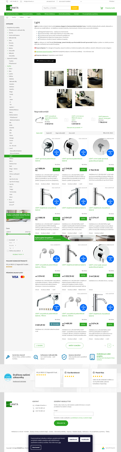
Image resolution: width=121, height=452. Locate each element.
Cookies (51, 432)
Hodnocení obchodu (19, 381)
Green (11, 141)
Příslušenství (12, 63)
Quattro (11, 89)
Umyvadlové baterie (16, 151)
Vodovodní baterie (14, 35)
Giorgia (11, 138)
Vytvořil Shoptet (110, 448)
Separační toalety (12, 58)
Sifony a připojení (14, 174)
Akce (11, 243)
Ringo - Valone (13, 169)
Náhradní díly (12, 38)
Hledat (74, 8)
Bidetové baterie (15, 120)
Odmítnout (73, 439)
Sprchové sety (13, 179)
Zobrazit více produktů (73, 127)
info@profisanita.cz (40, 405)
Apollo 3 (11, 107)
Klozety (11, 43)
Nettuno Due (13, 164)
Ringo (11, 92)
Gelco (10, 69)
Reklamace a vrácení (17, 432)
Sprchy (11, 33)
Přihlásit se (61, 423)
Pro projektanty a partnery (97, 432)
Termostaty (12, 192)
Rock (10, 171)
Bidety (11, 48)
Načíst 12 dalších (74, 345)
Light (10, 156)
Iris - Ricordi (12, 146)
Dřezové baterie (14, 153)
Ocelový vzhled (45, 184)
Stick (10, 187)
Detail (56, 169)
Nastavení (36, 447)
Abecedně (72, 133)
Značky (9, 66)
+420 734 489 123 (40, 408)
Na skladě (13, 240)
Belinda (11, 79)
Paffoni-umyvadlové (16, 251)
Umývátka (12, 56)
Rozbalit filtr (17, 254)
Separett (11, 202)
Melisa (11, 159)
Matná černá (55, 184)
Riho (10, 71)
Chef (10, 143)
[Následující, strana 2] (109, 345)
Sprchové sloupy (14, 182)
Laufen (11, 74)
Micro (11, 161)
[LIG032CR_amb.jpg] (74, 78)
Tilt (10, 105)
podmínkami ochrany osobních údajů (81, 418)
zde (59, 442)
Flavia (11, 135)
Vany (10, 40)
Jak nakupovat (50, 1)
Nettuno (11, 87)
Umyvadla (12, 51)
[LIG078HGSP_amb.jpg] (64, 98)
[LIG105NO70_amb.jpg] (84, 97)
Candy (11, 94)
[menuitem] (12, 14)
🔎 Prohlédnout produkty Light (45, 61)
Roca (10, 200)
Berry (11, 112)
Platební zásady (77, 432)
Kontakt (26, 432)
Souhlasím (85, 439)
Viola (10, 194)
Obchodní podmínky (65, 1)
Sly (10, 176)
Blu (10, 123)
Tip (11, 248)
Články (108, 432)
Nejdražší (49, 133)
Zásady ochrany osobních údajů (39, 432)
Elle (10, 133)
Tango (11, 189)
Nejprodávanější (60, 133)
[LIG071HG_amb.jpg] (95, 78)
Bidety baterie (13, 115)
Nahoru (40, 345)
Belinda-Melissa (13, 110)
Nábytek (11, 53)
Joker (11, 100)
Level (11, 148)
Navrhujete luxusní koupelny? (44, 52)
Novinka (12, 245)
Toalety (11, 46)
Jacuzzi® (11, 205)
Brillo (10, 125)
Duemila (11, 128)
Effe (10, 130)
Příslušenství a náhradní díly (17, 30)
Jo (10, 102)
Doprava (69, 432)
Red (10, 166)
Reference (86, 432)
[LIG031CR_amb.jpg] (54, 76)
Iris (10, 97)
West (10, 197)
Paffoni (11, 76)
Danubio (11, 84)
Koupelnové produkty (13, 28)
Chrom (37, 184)
